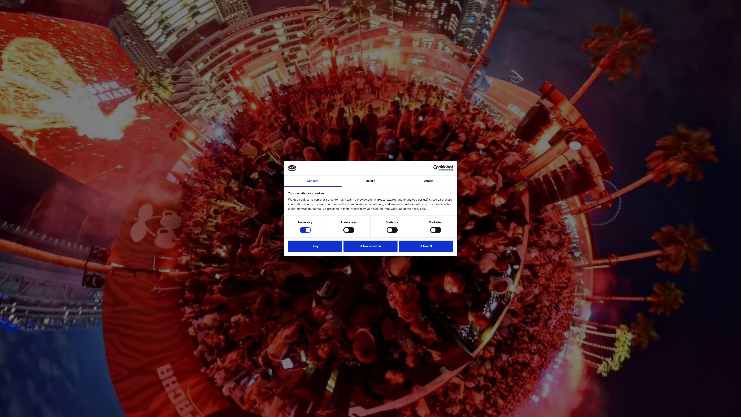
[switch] (348, 230)
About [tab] (428, 180)
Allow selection (370, 246)
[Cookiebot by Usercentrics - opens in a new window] (436, 168)
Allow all (426, 246)
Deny (315, 246)
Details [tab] (370, 180)
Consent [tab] (312, 180)
